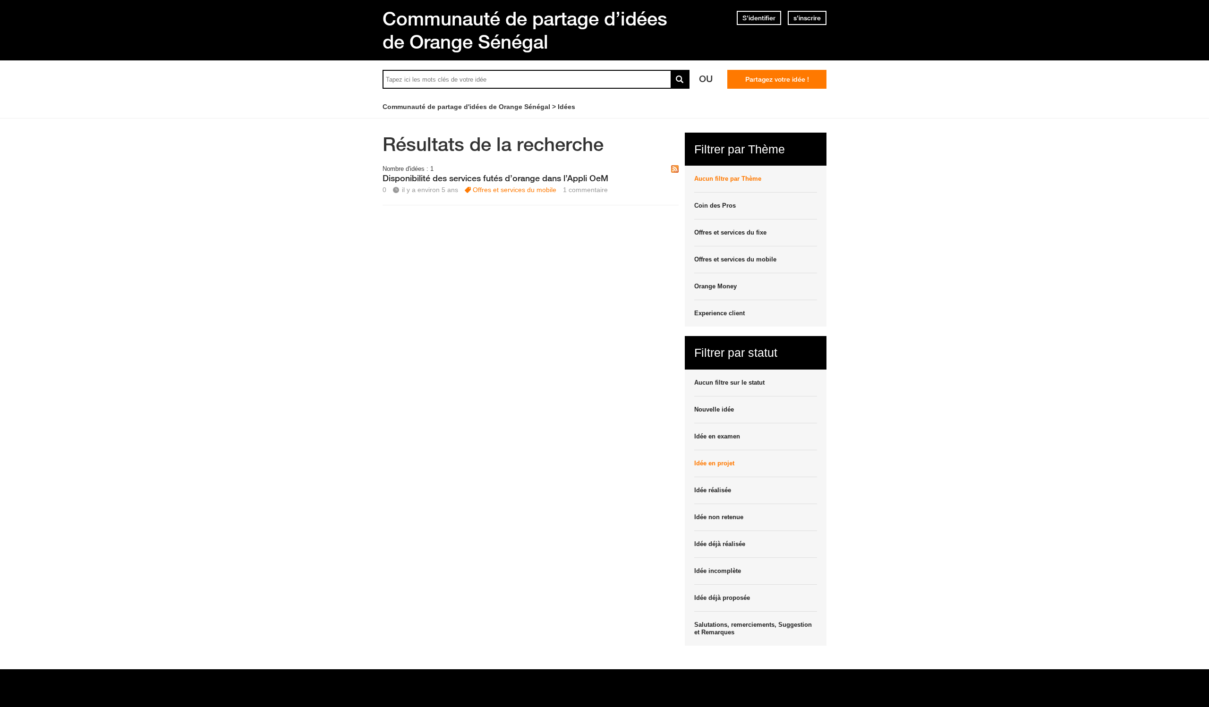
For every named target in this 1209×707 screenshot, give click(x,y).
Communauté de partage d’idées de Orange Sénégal (525, 30)
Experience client (719, 313)
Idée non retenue (718, 517)
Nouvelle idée (714, 409)
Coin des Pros (715, 205)
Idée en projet (714, 463)
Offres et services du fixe (730, 232)
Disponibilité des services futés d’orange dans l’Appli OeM (495, 178)
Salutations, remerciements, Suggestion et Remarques (753, 628)
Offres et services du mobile (514, 190)
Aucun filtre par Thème (727, 178)
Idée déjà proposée (722, 597)
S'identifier (758, 18)
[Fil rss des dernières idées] (675, 170)
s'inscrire (807, 18)
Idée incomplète (717, 570)
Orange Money (715, 286)
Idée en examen (717, 436)
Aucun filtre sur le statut (729, 382)
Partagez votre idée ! (777, 79)
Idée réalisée (712, 490)
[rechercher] (680, 79)
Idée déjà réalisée (719, 543)
